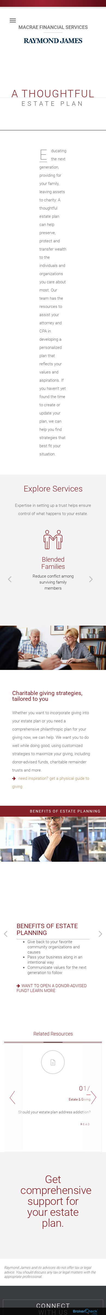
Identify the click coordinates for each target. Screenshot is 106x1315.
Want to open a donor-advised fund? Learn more (52, 988)
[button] (9, 579)
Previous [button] (13, 1097)
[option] (53, 560)
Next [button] (92, 1097)
